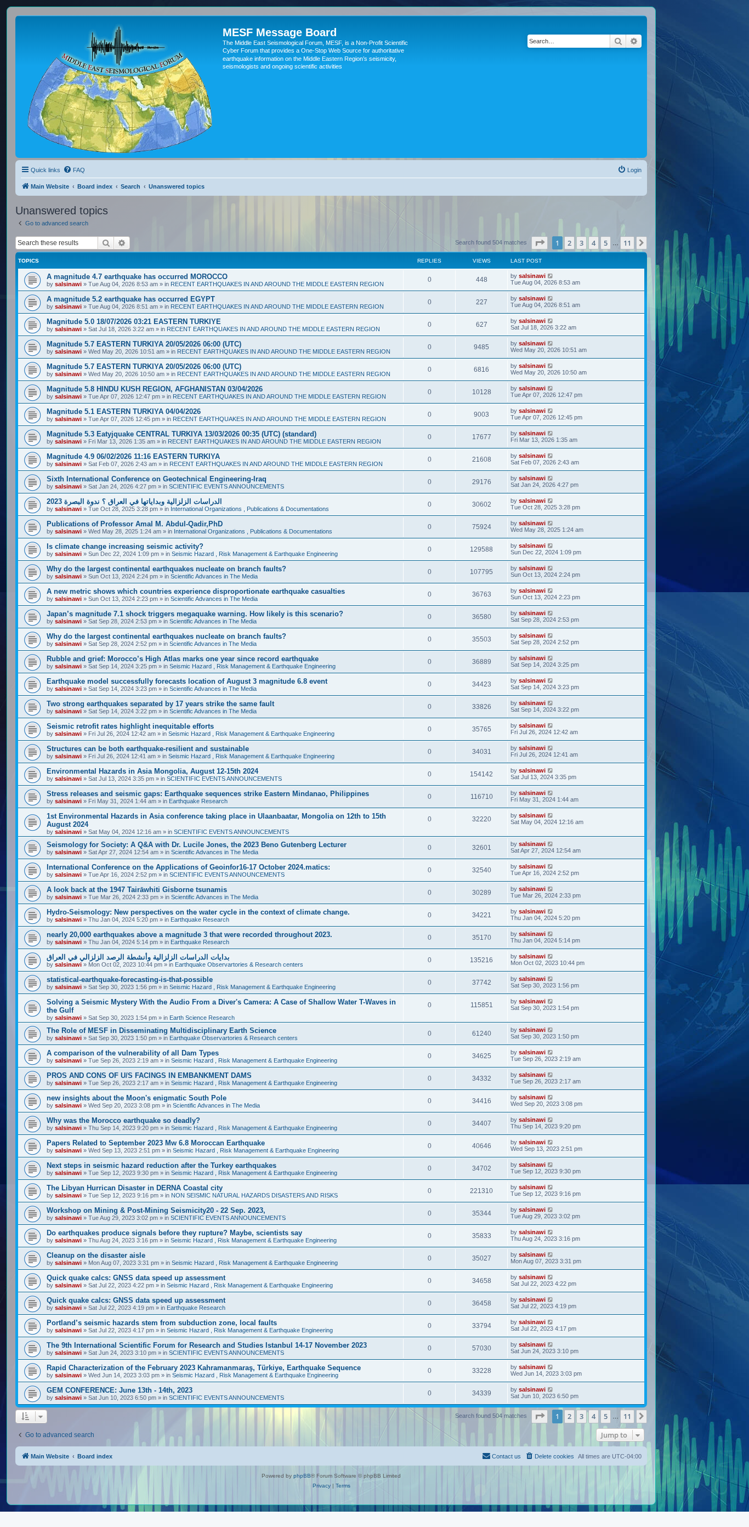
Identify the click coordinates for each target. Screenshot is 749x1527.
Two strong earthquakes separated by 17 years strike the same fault (160, 704)
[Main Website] (120, 86)
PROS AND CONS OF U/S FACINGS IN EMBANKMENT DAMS (149, 1075)
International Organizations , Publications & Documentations (250, 509)
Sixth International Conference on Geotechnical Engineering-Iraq (156, 479)
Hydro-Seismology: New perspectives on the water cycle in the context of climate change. (198, 912)
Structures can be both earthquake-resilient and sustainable (148, 749)
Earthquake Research (198, 801)
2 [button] (569, 243)
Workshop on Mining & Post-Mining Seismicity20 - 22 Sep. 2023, (156, 1210)
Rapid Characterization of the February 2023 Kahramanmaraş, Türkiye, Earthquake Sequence (204, 1368)
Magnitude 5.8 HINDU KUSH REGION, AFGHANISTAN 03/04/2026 (155, 389)
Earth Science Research (202, 1017)
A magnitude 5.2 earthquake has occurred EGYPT (131, 299)
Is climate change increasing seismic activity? (125, 546)
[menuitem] (74, 170)
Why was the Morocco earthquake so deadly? (123, 1120)
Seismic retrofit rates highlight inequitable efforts (130, 726)
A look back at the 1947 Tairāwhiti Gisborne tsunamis (137, 889)
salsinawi (68, 284)
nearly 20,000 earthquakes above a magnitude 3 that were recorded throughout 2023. (189, 934)
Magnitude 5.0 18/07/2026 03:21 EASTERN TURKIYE (134, 321)
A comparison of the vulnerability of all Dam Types (133, 1053)
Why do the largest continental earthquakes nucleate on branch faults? (166, 569)
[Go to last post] (550, 276)
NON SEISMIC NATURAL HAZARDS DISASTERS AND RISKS (254, 1195)
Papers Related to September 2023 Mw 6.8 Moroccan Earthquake (156, 1143)
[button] (539, 242)
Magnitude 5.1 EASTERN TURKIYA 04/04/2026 (124, 411)
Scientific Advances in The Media (214, 576)
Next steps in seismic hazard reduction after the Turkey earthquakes (161, 1165)
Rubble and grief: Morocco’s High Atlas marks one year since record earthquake (183, 659)
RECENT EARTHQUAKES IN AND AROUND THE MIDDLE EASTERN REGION (277, 284)
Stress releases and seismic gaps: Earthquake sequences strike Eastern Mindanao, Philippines (208, 794)
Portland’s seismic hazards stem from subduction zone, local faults (162, 1323)
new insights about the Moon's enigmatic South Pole (136, 1098)
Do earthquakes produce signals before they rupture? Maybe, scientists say (174, 1233)
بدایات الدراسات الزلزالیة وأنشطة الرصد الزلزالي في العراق (138, 957)
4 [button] (593, 243)
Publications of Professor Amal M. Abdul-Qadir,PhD (135, 524)
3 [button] (581, 243)
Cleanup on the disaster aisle (96, 1255)
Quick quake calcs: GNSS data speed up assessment (136, 1278)
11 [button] (627, 243)
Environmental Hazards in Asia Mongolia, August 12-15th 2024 (152, 771)
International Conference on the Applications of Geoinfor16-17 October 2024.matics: (188, 867)
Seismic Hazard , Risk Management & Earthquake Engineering (255, 553)
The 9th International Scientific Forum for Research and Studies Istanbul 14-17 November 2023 (207, 1345)
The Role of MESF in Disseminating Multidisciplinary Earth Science (161, 1030)
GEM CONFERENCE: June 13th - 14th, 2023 (119, 1390)
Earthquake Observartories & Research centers (239, 964)
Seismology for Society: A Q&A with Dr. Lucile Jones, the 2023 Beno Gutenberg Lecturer (197, 845)
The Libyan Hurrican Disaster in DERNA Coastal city (135, 1188)
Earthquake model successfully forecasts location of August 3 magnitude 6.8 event (187, 681)
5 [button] (606, 243)
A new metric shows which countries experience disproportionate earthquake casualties (196, 591)
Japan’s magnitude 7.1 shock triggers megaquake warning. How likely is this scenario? (195, 614)
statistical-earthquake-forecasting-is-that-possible (130, 979)
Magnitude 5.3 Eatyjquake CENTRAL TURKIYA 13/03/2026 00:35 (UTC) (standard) (181, 434)
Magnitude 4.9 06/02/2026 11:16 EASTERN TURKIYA (133, 456)
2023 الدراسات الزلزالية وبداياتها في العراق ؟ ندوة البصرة (134, 501)
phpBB (302, 1476)
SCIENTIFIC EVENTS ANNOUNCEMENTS (226, 486)
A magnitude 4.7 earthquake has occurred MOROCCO (137, 277)
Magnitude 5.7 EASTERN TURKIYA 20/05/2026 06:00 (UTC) (144, 344)
